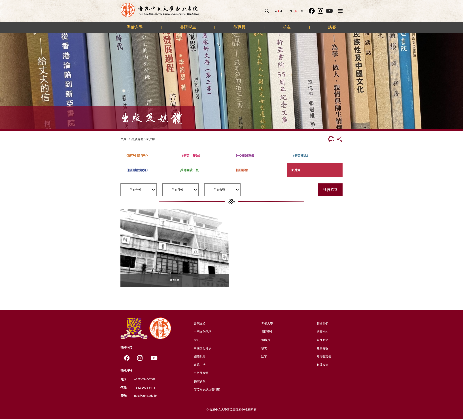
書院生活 (199, 365)
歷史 (197, 340)
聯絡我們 (322, 323)
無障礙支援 (324, 356)
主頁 (123, 139)
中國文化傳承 (202, 331)
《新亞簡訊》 (300, 155)
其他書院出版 (189, 170)
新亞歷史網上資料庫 (207, 389)
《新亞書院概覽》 (137, 170)
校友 (287, 27)
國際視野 (199, 356)
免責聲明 (322, 348)
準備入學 (135, 27)
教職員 (239, 27)
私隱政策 (322, 365)
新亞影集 (242, 170)
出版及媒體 (136, 139)
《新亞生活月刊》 (137, 155)
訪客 (332, 27)
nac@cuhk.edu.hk (145, 395)
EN (290, 11)
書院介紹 (199, 323)
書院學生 (188, 27)
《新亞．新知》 (191, 155)
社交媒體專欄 (245, 155)
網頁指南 (322, 331)
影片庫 (150, 139)
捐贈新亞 (199, 381)
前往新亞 (322, 340)
